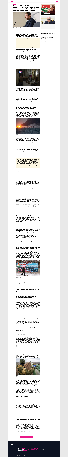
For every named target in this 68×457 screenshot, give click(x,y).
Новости (44, 24)
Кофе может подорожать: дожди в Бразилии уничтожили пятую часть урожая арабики (47, 37)
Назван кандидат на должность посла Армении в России (48, 26)
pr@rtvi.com (24, 451)
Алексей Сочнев (37, 433)
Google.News (33, 446)
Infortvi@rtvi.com (26, 449)
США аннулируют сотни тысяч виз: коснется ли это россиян (48, 34)
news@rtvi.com (25, 450)
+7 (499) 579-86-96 (22, 448)
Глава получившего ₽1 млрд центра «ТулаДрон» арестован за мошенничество (48, 30)
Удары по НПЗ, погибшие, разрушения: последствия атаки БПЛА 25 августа (46, 40)
